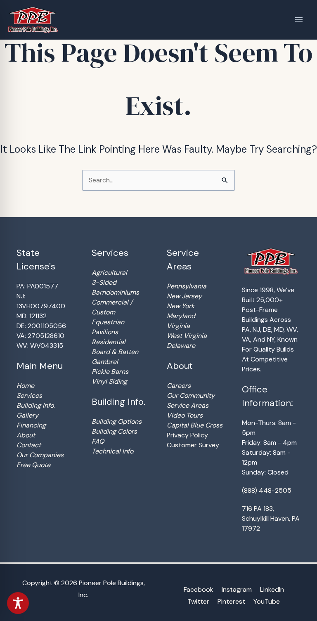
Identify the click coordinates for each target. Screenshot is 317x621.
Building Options (117, 421)
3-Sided (104, 282)
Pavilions (105, 332)
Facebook (198, 589)
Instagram (237, 589)
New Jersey (184, 296)
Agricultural (109, 272)
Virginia (178, 325)
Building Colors (114, 431)
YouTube (266, 601)
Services (29, 395)
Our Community (191, 395)
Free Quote (33, 464)
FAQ (98, 441)
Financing (31, 425)
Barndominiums (115, 292)
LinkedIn (272, 589)
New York (180, 306)
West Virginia (187, 335)
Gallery (27, 415)
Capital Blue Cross (194, 425)
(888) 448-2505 (266, 490)
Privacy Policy (187, 435)
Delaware (181, 345)
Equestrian (108, 322)
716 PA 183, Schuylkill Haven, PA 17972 (271, 518)
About (26, 435)
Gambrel (105, 361)
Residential (108, 342)
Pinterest (231, 601)
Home (25, 385)
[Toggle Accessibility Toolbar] (18, 603)
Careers (179, 385)
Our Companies (40, 455)
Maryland (181, 316)
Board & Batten (115, 351)
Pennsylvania (186, 286)
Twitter (198, 601)
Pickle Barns (110, 371)
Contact (29, 445)
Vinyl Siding (109, 381)
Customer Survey (193, 445)
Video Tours (185, 415)
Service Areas (187, 405)
